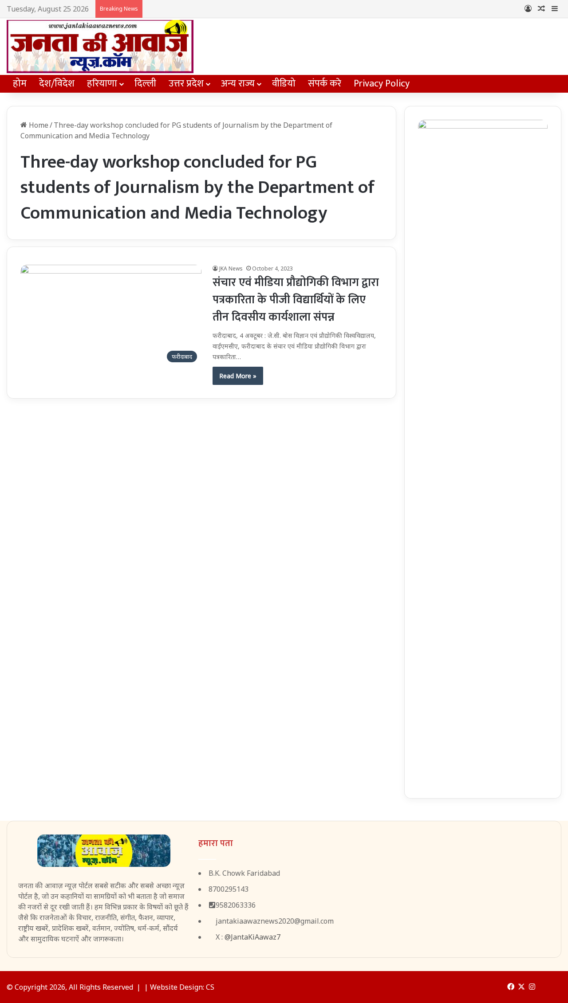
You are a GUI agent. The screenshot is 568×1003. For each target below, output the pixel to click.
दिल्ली (145, 83)
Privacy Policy (382, 83)
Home (37, 125)
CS (210, 987)
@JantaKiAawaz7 (252, 937)
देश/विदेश (57, 83)
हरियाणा (102, 83)
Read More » (237, 376)
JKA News (231, 268)
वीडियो (284, 83)
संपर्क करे (324, 83)
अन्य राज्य (238, 83)
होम (20, 83)
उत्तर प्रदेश (186, 83)
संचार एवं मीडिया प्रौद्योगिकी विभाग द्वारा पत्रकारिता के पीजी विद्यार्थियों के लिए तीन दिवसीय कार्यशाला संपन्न (296, 300)
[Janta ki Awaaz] (100, 46)
